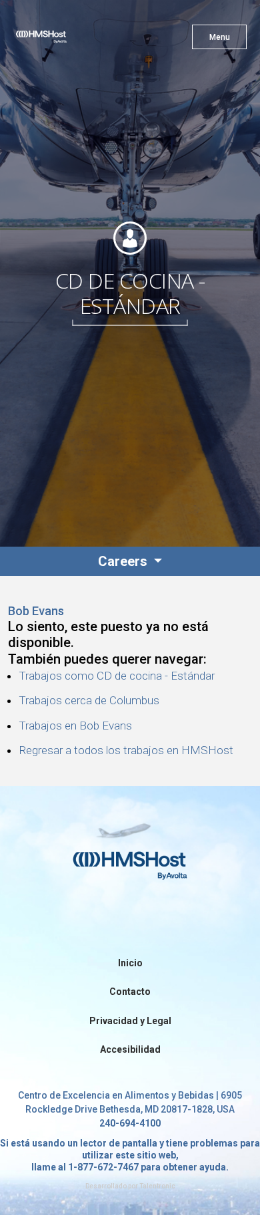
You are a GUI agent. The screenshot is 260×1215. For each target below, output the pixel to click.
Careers (124, 561)
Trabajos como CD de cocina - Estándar (117, 675)
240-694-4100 (130, 1123)
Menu (219, 37)
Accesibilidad (130, 1049)
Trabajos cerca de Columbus (89, 700)
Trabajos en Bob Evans (75, 725)
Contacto (130, 991)
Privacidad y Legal (130, 1020)
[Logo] (65, 40)
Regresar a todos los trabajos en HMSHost (126, 750)
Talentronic (157, 1186)
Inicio (130, 963)
